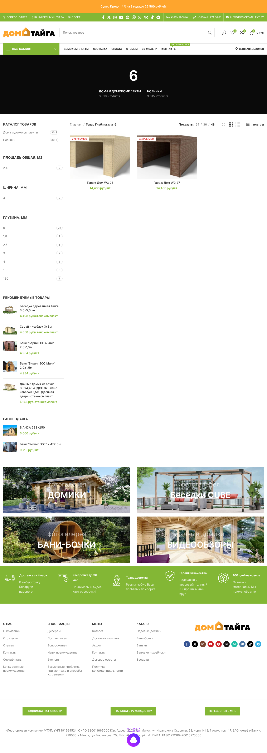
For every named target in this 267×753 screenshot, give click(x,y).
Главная (76, 124)
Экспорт (53, 659)
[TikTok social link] (152, 17)
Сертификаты (12, 659)
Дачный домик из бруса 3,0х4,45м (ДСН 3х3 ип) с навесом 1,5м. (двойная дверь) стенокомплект (38, 390)
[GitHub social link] (134, 17)
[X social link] (109, 17)
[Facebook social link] (103, 17)
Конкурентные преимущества (14, 668)
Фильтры (257, 124)
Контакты (9, 652)
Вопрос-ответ (57, 645)
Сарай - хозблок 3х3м (36, 326)
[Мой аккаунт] (224, 32)
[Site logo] (29, 32)
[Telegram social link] (158, 17)
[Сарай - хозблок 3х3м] (10, 329)
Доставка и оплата (105, 638)
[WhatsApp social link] (140, 17)
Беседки (143, 659)
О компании (11, 631)
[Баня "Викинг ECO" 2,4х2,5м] (10, 447)
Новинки (9, 140)
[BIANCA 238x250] (10, 430)
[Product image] (100, 156)
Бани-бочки (145, 638)
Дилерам (54, 631)
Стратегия (10, 638)
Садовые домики (149, 631)
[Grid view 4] (238, 124)
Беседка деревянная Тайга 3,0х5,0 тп (39, 308)
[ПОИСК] (210, 32)
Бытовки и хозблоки (151, 652)
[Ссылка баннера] (66, 490)
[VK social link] (146, 17)
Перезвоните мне (222, 711)
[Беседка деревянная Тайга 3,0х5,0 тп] (10, 311)
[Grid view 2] (224, 124)
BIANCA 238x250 (32, 427)
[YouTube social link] (121, 17)
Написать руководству (133, 711)
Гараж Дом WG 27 (167, 182)
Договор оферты (104, 659)
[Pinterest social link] (128, 17)
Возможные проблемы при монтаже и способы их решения (65, 670)
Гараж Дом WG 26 (100, 182)
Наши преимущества (63, 652)
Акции (96, 645)
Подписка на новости (44, 711)
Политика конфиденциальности (107, 668)
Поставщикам (58, 638)
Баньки (142, 645)
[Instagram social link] (115, 17)
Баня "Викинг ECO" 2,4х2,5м (40, 444)
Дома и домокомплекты (20, 132)
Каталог (97, 631)
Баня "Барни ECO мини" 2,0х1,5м (37, 345)
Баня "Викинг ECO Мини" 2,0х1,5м (37, 365)
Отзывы (9, 645)
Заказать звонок (177, 17)
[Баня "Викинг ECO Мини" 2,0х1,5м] (10, 368)
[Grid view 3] (231, 124)
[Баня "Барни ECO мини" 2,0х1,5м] (10, 348)
